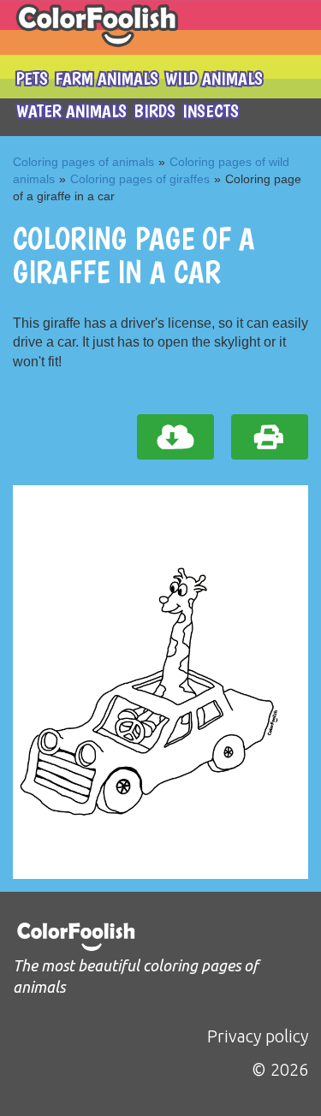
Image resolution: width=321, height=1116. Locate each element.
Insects (210, 111)
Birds (154, 111)
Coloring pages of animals (83, 162)
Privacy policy (257, 1036)
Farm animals (106, 78)
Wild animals (214, 78)
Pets (32, 78)
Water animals (71, 111)
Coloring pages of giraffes (140, 179)
